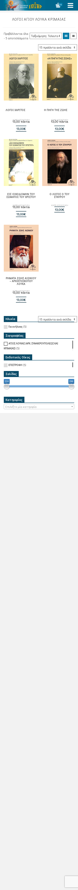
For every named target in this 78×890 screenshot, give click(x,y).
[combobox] (39, 406)
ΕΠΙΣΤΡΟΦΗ (15, 365)
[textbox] (39, 406)
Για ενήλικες (16, 326)
